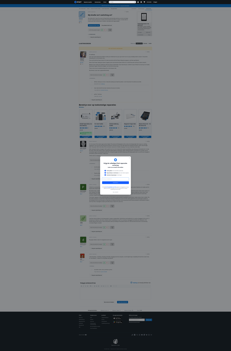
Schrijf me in (115, 182)
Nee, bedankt (115, 192)
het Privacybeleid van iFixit (110, 187)
